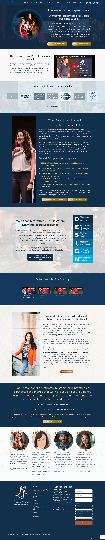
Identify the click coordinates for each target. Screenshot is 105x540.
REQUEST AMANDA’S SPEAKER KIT (55, 199)
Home (35, 486)
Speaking (36, 497)
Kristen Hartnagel (76, 295)
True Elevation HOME (41, 490)
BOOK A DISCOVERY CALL (81, 44)
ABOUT (81, 2)
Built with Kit (83, 527)
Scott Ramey (60, 295)
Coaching (36, 493)
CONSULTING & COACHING (84, 508)
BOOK (58, 2)
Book (34, 500)
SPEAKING (50, 2)
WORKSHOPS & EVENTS (83, 511)
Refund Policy (46, 534)
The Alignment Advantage (38, 508)
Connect (36, 516)
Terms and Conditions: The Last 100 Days (28, 534)
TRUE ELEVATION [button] (26, 2)
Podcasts (36, 504)
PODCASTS (66, 2)
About (35, 512)
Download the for (40, 257)
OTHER (79, 519)
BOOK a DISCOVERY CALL (77, 199)
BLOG (74, 2)
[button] (83, 511)
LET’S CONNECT (67, 372)
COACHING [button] (39, 2)
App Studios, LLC (95, 538)
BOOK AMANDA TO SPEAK (57, 44)
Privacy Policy (10, 534)
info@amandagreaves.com (21, 504)
